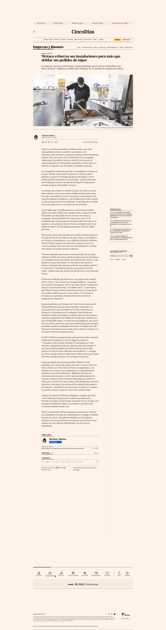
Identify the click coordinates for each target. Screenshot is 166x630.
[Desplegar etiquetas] (97, 461)
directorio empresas (96, 575)
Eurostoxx (117, 259)
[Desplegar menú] (34, 31)
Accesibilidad (76, 626)
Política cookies (46, 626)
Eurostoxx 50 (95, 23)
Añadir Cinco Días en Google (91, 142)
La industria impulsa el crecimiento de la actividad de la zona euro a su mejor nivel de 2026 (121, 237)
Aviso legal (40, 626)
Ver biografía (53, 442)
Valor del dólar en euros (117, 23)
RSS (83, 626)
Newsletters (87, 626)
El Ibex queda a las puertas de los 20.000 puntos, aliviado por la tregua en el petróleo (120, 230)
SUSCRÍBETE (117, 39)
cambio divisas (85, 575)
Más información (46, 469)
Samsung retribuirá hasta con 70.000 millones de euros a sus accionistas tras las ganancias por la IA (121, 223)
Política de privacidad (67, 626)
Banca (78, 47)
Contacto (35, 626)
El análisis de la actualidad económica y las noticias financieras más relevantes (64, 448)
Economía (63, 39)
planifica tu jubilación (73, 575)
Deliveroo (48, 461)
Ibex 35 (39, 23)
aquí (78, 470)
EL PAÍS (100, 39)
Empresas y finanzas (49, 39)
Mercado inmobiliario (112, 47)
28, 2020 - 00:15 (51, 137)
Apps (57, 461)
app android (127, 575)
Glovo (43, 461)
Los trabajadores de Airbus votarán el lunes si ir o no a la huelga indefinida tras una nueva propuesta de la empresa (121, 215)
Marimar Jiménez (48, 135)
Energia (95, 47)
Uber (53, 461)
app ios (119, 575)
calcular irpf (39, 575)
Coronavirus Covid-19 (77, 461)
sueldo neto (61, 575)
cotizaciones (107, 575)
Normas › (96, 453)
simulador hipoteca (50, 575)
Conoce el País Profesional (83, 584)
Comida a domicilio (65, 461)
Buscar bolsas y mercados (118, 251)
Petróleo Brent (75, 23)
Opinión (94, 39)
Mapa (80, 626)
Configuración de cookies (56, 626)
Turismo (121, 47)
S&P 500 (56, 23)
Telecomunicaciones (87, 47)
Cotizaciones (70, 39)
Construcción (101, 47)
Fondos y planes (78, 39)
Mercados (57, 39)
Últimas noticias (87, 39)
